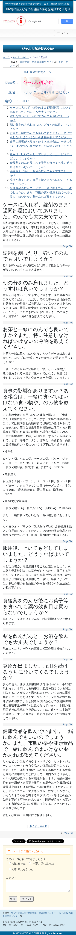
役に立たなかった (23, 869)
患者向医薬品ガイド (42, 62)
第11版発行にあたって (38, 71)
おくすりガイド (21, 57)
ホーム (6, 57)
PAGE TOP (68, 833)
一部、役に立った (43, 863)
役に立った (19, 863)
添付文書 (25, 62)
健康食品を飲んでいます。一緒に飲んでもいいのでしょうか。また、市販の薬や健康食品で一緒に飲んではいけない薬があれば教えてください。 (41, 192)
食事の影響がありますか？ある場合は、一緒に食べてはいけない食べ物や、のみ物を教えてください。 (41, 146)
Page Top (68, 246)
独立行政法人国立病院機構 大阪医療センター (33, 913)
